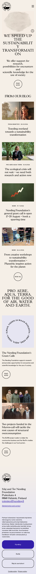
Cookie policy (12, 571)
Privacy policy (22, 571)
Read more (18, 84)
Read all (18, 276)
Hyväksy (18, 544)
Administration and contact (11, 506)
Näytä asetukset (18, 563)
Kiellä (18, 554)
